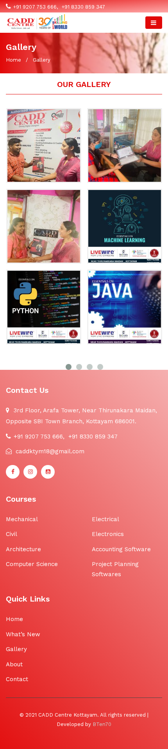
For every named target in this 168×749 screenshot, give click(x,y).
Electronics (108, 534)
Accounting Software (121, 549)
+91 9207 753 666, (35, 7)
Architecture (23, 549)
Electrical (105, 519)
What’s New (23, 634)
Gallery (16, 649)
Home (13, 60)
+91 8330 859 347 (82, 7)
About (14, 664)
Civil (11, 534)
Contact (17, 679)
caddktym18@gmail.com (49, 451)
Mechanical (22, 519)
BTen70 (102, 724)
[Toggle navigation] (153, 22)
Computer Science (32, 564)
